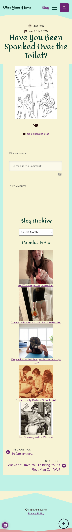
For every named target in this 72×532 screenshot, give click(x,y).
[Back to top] (64, 524)
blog (29, 134)
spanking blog (41, 134)
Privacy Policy (36, 513)
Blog (45, 7)
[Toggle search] (64, 7)
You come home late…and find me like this (36, 322)
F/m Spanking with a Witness (36, 437)
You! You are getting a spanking (36, 285)
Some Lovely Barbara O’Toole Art (36, 400)
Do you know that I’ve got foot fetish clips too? (36, 361)
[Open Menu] (54, 7)
